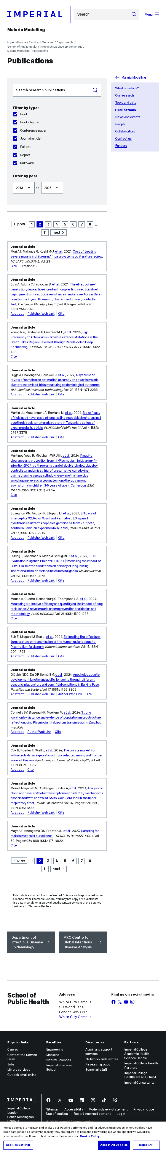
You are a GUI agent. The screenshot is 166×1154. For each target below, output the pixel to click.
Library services (18, 1069)
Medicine (52, 1055)
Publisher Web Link (40, 313)
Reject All (146, 1145)
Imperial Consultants (139, 1082)
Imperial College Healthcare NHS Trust (140, 1075)
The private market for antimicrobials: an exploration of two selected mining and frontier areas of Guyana (56, 755)
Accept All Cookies (114, 1145)
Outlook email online (22, 1075)
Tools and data (125, 102)
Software (27, 163)
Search (95, 90)
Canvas (12, 1049)
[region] (83, 1138)
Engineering (54, 1049)
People (120, 124)
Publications (40, 51)
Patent (25, 147)
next (57, 232)
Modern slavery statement (108, 1109)
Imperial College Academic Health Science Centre (136, 1053)
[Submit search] (134, 14)
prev (21, 224)
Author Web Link (70, 694)
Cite (14, 266)
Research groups (97, 1064)
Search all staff (96, 1069)
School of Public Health (22, 46)
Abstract (17, 313)
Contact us (123, 138)
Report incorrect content (92, 1114)
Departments (65, 42)
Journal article (30, 138)
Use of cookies (57, 1114)
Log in (121, 1114)
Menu (149, 14)
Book (24, 114)
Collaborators (125, 131)
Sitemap (52, 1109)
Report (25, 155)
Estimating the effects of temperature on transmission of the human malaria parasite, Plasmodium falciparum (56, 642)
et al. (58, 251)
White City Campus (75, 1016)
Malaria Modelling (26, 29)
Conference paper (33, 130)
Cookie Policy (90, 1136)
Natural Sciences (58, 1060)
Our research (124, 95)
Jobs (10, 1064)
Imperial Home (16, 42)
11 (44, 232)
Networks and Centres (101, 1059)
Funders (121, 145)
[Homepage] (38, 14)
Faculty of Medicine (41, 42)
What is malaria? (127, 88)
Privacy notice (143, 1109)
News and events (127, 117)
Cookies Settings (18, 1145)
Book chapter (30, 122)
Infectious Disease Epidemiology (61, 46)
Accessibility (73, 1109)
